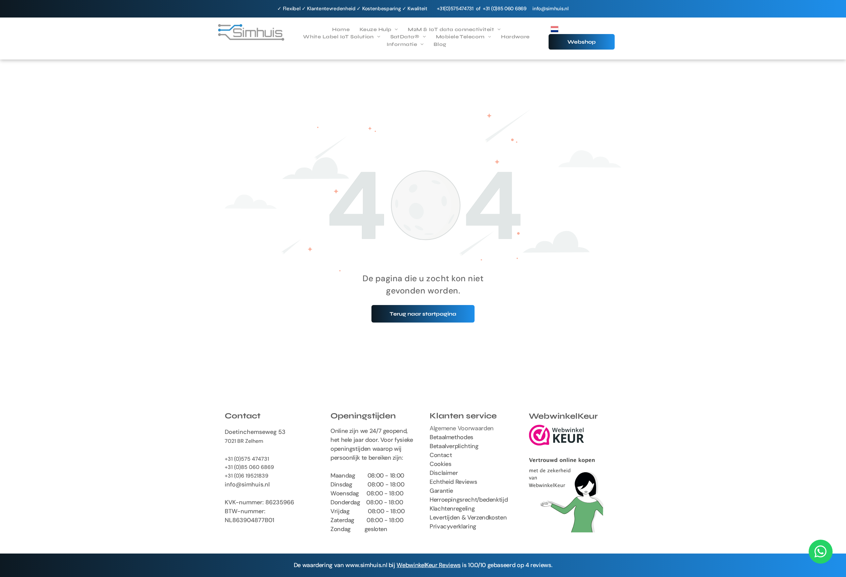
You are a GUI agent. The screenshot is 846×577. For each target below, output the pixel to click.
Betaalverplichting (454, 446)
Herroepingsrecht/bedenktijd (469, 500)
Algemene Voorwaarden (462, 428)
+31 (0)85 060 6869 (249, 467)
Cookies (440, 464)
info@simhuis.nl (550, 8)
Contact (441, 455)
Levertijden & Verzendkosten (468, 517)
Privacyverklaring (453, 526)
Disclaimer (444, 473)
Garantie (441, 491)
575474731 (462, 8)
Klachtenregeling (452, 509)
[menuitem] (341, 29)
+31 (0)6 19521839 (246, 475)
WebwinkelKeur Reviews (428, 565)
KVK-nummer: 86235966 (259, 502)
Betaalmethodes (451, 437)
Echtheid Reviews (453, 482)
